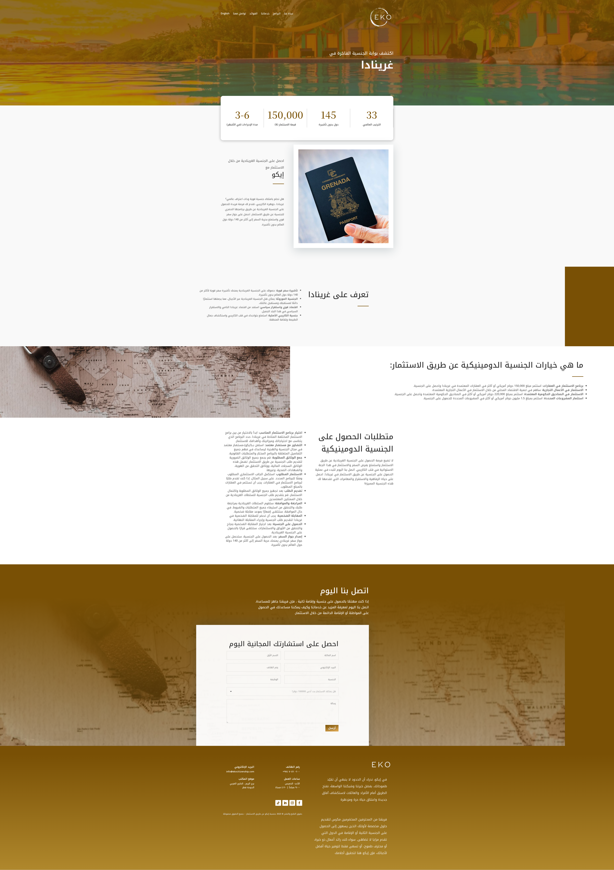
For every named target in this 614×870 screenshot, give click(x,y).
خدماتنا (265, 13)
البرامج (276, 13)
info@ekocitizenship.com (240, 771)
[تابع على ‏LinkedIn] (285, 803)
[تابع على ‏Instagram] (292, 803)
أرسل (332, 728)
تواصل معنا (239, 13)
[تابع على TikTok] (278, 803)
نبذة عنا (288, 13)
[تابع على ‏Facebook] (299, 803)
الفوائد (253, 13)
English (225, 13)
